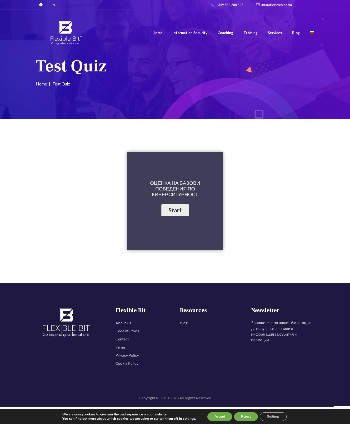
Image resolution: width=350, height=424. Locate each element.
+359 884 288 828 (229, 5)
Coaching (225, 32)
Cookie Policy (126, 363)
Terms (120, 347)
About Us (123, 322)
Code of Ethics (127, 331)
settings (189, 419)
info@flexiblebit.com (276, 5)
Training (251, 32)
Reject (246, 416)
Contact (122, 339)
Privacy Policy (127, 355)
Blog (296, 32)
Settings (273, 416)
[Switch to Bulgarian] (312, 33)
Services (275, 32)
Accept (220, 416)
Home (157, 32)
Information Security (190, 32)
